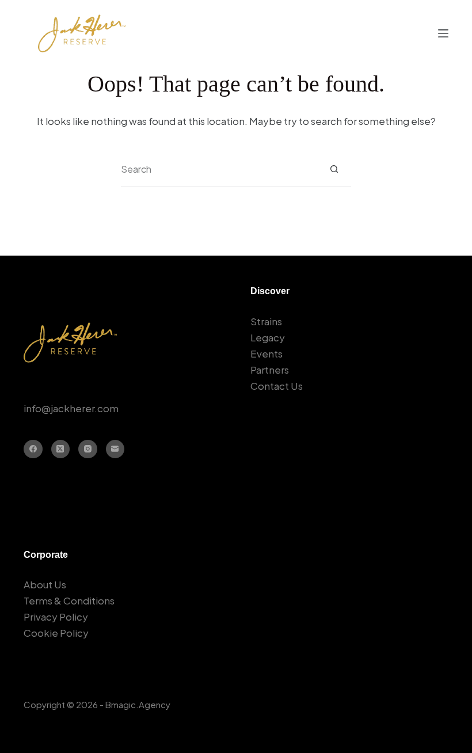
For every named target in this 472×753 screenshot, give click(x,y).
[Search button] (334, 169)
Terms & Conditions (69, 600)
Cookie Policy (56, 632)
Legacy (267, 337)
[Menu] (443, 33)
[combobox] (219, 169)
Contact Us (276, 385)
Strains (266, 321)
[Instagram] (87, 449)
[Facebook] (33, 449)
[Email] (115, 449)
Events (266, 353)
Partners (269, 369)
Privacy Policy (56, 616)
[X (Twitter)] (60, 449)
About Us (45, 584)
